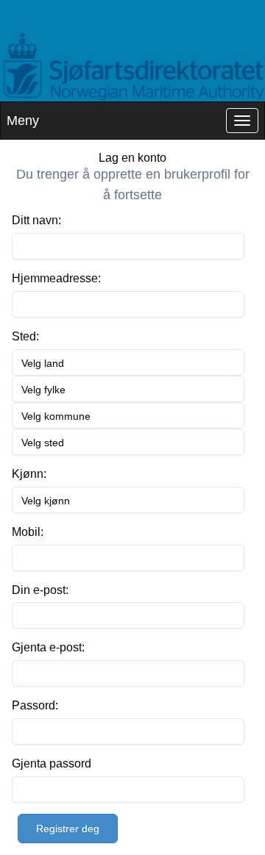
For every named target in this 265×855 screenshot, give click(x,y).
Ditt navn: (36, 220)
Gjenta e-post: (48, 647)
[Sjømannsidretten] (132, 67)
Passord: (35, 705)
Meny (23, 120)
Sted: (25, 336)
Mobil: (27, 532)
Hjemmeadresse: (56, 278)
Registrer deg (67, 828)
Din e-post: (40, 590)
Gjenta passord (51, 763)
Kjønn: (29, 474)
